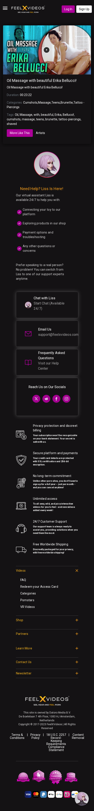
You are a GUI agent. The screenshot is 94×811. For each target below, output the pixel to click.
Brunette (67, 102)
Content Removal (78, 736)
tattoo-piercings (70, 119)
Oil (16, 114)
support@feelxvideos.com (58, 335)
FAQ (23, 580)
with (37, 114)
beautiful (47, 114)
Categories (28, 593)
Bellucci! (68, 114)
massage (28, 119)
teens (40, 119)
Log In (68, 9)
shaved (12, 124)
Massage (44, 102)
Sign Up (84, 9)
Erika (58, 114)
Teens (55, 102)
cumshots (14, 119)
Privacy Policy (35, 736)
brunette (51, 119)
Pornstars (27, 600)
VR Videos (27, 607)
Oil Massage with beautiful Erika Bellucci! (42, 80)
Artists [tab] (40, 133)
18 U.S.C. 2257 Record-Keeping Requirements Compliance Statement (56, 742)
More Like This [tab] (20, 133)
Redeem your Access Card (39, 586)
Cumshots (30, 102)
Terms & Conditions (17, 736)
